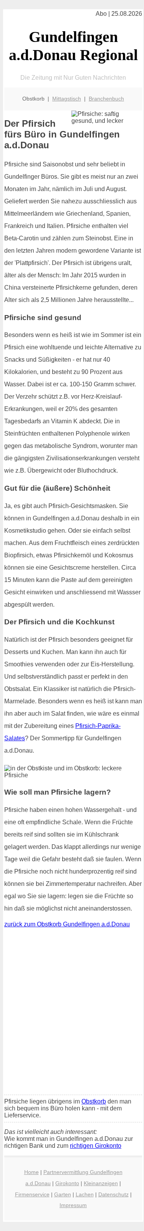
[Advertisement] (72, 1013)
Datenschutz (113, 1194)
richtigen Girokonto (95, 1145)
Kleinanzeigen (101, 1183)
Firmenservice (32, 1194)
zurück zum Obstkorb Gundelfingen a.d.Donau (67, 924)
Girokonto (67, 1183)
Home (31, 1172)
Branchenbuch (106, 99)
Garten (62, 1194)
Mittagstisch (66, 99)
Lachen (85, 1194)
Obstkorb (93, 1101)
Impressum (73, 1205)
